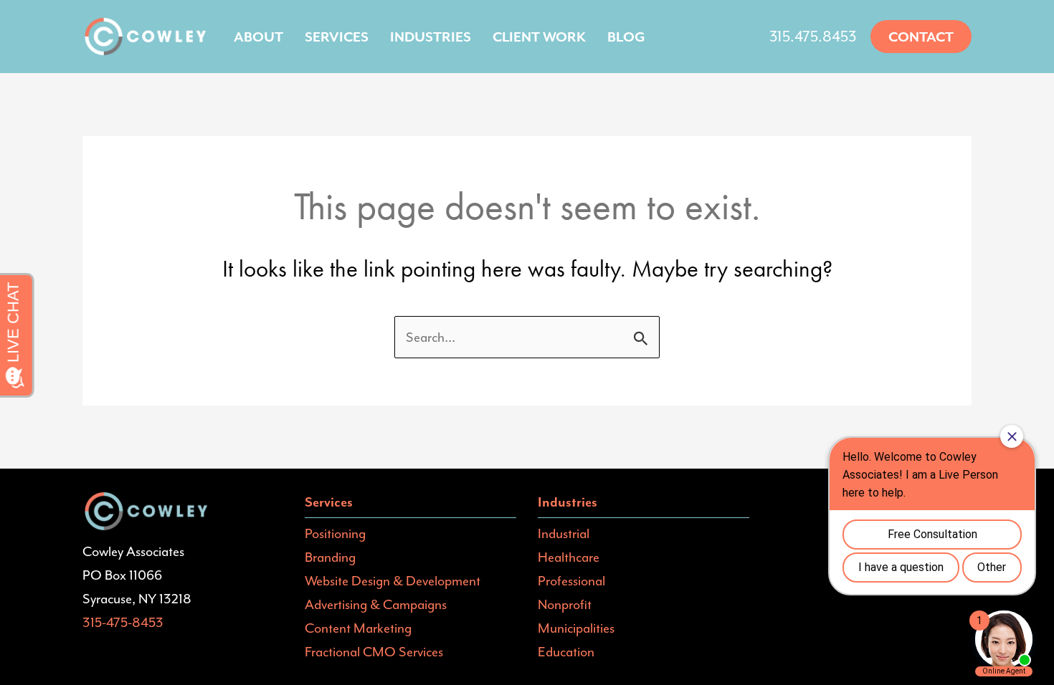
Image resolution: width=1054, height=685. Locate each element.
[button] (921, 36)
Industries (430, 36)
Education (566, 651)
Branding (330, 556)
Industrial (563, 533)
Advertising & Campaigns (376, 604)
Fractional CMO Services (374, 651)
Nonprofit (565, 604)
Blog (626, 36)
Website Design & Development (392, 580)
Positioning (335, 533)
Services (337, 36)
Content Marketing (358, 627)
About (258, 36)
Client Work (539, 36)
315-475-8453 (122, 622)
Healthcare (568, 556)
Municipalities (576, 627)
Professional (571, 580)
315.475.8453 (812, 36)
